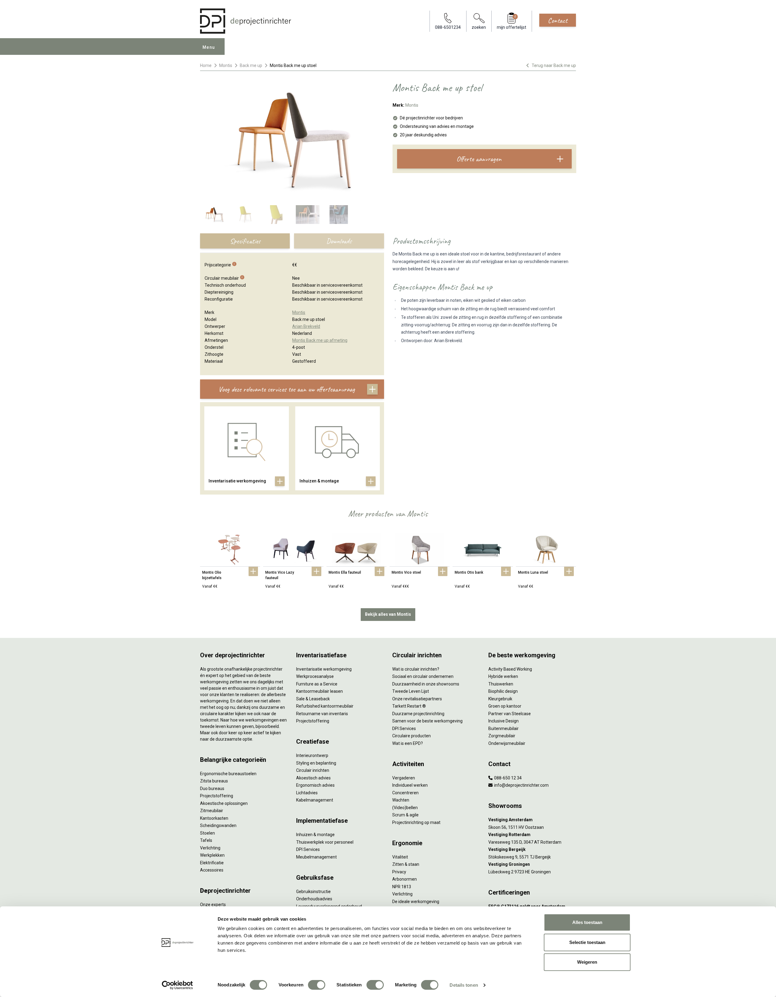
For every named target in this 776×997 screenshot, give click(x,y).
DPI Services (308, 849)
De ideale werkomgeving (415, 901)
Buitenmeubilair (503, 728)
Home (206, 65)
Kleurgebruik (500, 698)
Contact (557, 20)
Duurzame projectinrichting (418, 713)
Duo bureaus (212, 788)
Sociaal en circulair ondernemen (422, 676)
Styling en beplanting (316, 763)
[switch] (316, 985)
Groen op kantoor (504, 706)
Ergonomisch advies (315, 785)
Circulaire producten (411, 735)
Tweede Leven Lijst (410, 691)
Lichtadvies (307, 792)
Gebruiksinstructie (313, 891)
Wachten (400, 800)
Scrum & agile (405, 814)
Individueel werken (410, 785)
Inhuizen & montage (315, 834)
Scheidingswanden (218, 825)
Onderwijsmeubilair (506, 743)
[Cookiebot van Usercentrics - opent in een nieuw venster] (177, 985)
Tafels (206, 840)
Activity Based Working (510, 669)
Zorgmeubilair (501, 735)
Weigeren (587, 962)
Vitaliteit (400, 857)
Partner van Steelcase (509, 713)
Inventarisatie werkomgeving (324, 669)
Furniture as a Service (316, 684)
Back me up (251, 65)
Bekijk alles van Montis (388, 614)
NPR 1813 (401, 886)
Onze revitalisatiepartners (417, 698)
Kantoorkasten (214, 818)
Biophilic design (503, 691)
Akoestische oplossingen (224, 803)
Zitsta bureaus (214, 781)
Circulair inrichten (312, 770)
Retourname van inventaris (322, 713)
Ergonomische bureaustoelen (228, 773)
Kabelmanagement (314, 800)
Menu (208, 47)
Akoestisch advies (313, 777)
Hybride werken (503, 676)
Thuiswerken (500, 684)
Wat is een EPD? (407, 743)
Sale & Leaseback (313, 698)
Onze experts (213, 904)
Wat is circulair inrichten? (415, 669)
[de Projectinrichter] (245, 21)
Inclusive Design (503, 721)
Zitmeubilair (211, 810)
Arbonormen (404, 879)
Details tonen (464, 985)
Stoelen (207, 833)
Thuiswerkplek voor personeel (324, 842)
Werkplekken (212, 855)
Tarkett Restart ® (409, 706)
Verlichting (210, 847)
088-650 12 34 (507, 777)
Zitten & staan (405, 864)
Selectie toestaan (587, 942)
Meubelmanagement (316, 857)
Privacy (399, 871)
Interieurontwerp (312, 755)
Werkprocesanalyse (315, 676)
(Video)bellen (405, 807)
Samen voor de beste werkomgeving (427, 721)
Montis (225, 65)
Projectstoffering (216, 795)
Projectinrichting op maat (416, 822)
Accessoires (211, 870)
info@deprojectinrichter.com (521, 785)
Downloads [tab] (339, 240)
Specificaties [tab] (245, 240)
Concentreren (405, 792)
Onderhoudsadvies (314, 898)
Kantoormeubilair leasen (319, 691)
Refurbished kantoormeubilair (324, 706)
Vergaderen (403, 777)
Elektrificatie (212, 862)
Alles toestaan (587, 922)
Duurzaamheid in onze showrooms (425, 684)
